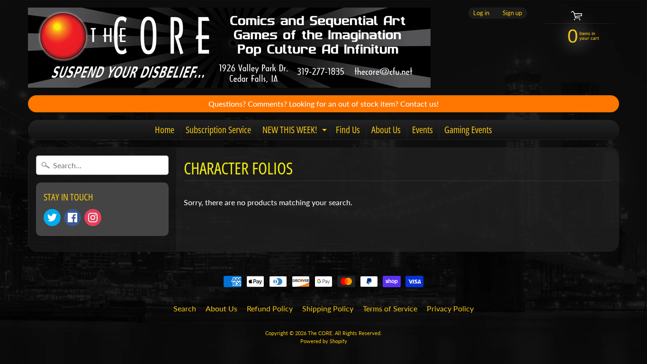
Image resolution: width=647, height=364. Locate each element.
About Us (386, 129)
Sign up (512, 13)
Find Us (348, 129)
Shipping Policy (327, 308)
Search (184, 308)
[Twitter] (52, 217)
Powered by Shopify (323, 341)
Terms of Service (390, 308)
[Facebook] (72, 217)
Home (164, 129)
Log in (481, 13)
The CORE (320, 333)
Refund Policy (270, 308)
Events (422, 129)
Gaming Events (468, 129)
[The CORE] (229, 48)
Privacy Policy (450, 308)
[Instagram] (92, 217)
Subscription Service (218, 129)
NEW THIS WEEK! (295, 131)
